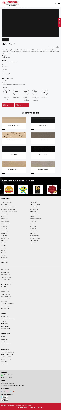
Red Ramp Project (6, 328)
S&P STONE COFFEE (43, 140)
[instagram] (6, 391)
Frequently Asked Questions (9, 211)
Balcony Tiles (34, 211)
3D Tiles (3, 243)
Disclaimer (41, 407)
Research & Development (8, 319)
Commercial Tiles (35, 238)
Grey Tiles (33, 226)
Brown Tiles (4, 257)
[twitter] (52, 47)
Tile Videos (4, 204)
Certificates (5, 326)
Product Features (6, 202)
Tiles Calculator (35, 204)
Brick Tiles (33, 233)
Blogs (3, 336)
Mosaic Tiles (4, 228)
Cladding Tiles (34, 216)
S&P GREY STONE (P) (43, 169)
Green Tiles (4, 262)
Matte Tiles (33, 243)
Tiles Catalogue (6, 344)
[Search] (55, 3)
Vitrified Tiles (5, 214)
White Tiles (4, 235)
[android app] (4, 397)
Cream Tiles (4, 260)
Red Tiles (3, 255)
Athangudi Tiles (5, 224)
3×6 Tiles (3, 252)
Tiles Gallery (5, 339)
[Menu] (59, 3)
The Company (5, 316)
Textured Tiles (34, 231)
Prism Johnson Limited (7, 352)
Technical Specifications (8, 207)
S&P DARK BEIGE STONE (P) (14, 169)
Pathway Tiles (34, 240)
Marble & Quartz (6, 359)
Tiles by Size (4, 216)
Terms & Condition (22, 407)
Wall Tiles (4, 233)
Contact (3, 341)
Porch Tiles (33, 221)
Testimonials (5, 323)
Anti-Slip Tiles (34, 209)
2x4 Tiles (3, 250)
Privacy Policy (32, 407)
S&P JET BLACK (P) (43, 154)
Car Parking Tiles (35, 214)
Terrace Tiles (5, 221)
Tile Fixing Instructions (8, 209)
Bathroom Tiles (5, 238)
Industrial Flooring (36, 218)
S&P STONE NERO (14, 154)
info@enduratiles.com (8, 383)
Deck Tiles (4, 226)
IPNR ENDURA (4, 364)
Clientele (3, 321)
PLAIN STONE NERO (43, 125)
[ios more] (4, 400)
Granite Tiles (33, 228)
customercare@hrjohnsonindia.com (12, 386)
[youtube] (13, 391)
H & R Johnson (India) (7, 354)
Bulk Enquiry (59, 22)
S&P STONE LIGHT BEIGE (13, 125)
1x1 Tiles (3, 245)
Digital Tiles (4, 218)
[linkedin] (10, 391)
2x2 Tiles (3, 248)
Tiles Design (4, 231)
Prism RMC (4, 361)
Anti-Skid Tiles (34, 207)
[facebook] (1, 391)
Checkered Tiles (34, 235)
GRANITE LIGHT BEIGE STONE (13, 140)
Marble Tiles (4, 240)
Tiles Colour (33, 202)
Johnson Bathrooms (7, 357)
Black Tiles (33, 224)
